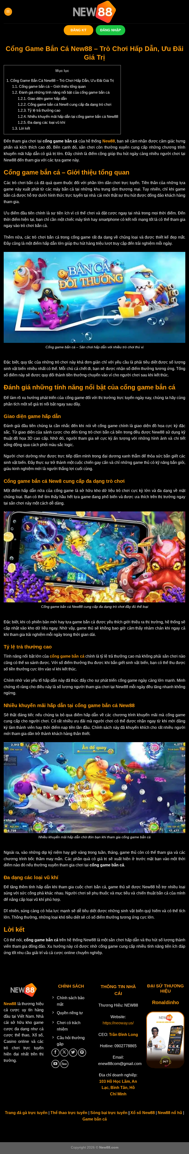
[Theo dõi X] (64, 1053)
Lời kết (21, 128)
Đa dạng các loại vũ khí (41, 122)
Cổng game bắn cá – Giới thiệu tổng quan (49, 86)
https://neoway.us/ (118, 1023)
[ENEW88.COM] (94, 12)
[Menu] (8, 12)
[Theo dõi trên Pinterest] (82, 1053)
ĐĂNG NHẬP (110, 30)
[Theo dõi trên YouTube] (55, 1064)
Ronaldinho (165, 1002)
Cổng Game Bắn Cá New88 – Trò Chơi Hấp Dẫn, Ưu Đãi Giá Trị (60, 80)
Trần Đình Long (123, 1034)
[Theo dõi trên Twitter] (73, 1053)
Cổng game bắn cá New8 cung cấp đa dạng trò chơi (64, 104)
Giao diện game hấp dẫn (42, 98)
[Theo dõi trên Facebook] (55, 1053)
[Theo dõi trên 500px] (64, 1064)
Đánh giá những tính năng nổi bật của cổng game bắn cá (61, 92)
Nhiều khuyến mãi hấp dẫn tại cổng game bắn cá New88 (68, 116)
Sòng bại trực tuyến (109, 1113)
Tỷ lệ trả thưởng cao (39, 110)
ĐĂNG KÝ (78, 30)
